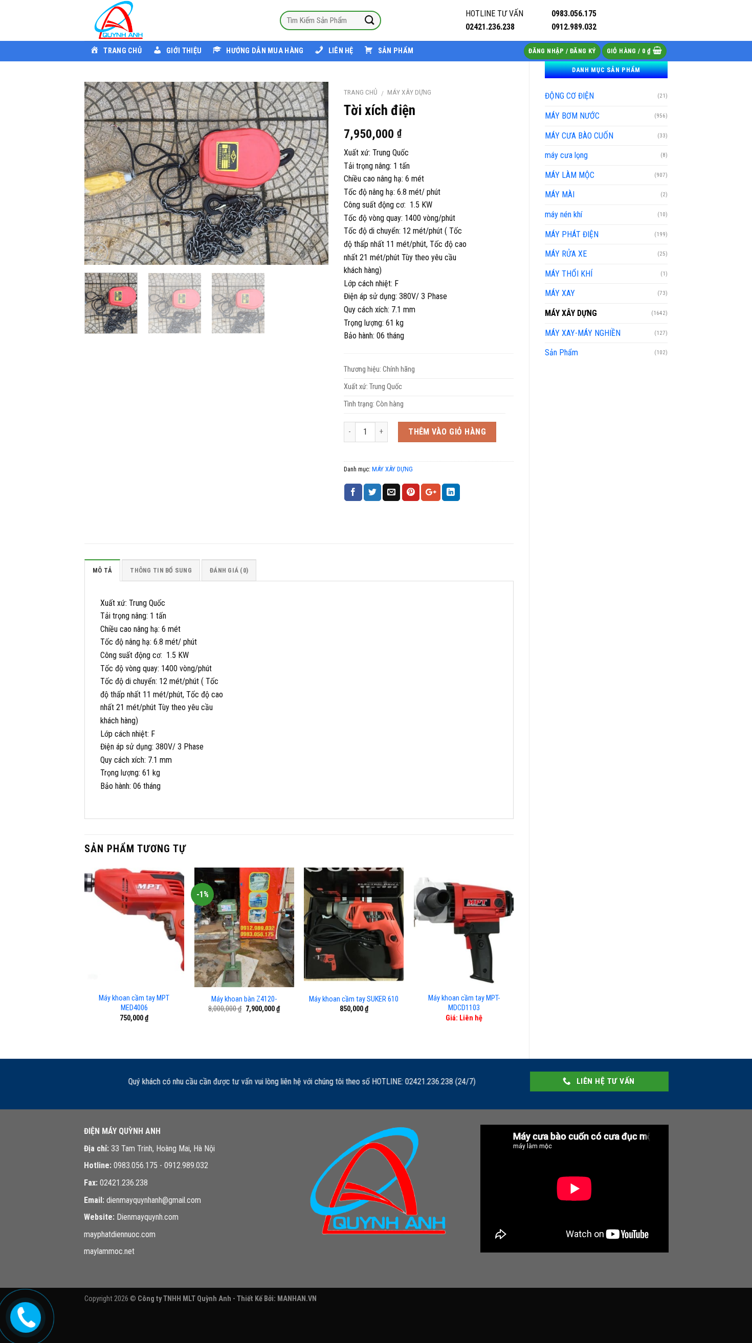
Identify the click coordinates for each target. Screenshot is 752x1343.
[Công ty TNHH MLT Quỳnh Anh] (135, 20)
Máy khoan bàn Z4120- (244, 999)
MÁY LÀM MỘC (569, 175)
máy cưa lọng (566, 155)
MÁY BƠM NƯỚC (572, 116)
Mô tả (102, 570)
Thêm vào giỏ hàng (447, 432)
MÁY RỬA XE (566, 254)
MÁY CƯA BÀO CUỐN (579, 136)
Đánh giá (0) (229, 570)
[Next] (310, 173)
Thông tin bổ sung (160, 570)
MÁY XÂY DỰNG (571, 313)
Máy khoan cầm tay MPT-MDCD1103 (464, 1003)
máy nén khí (563, 214)
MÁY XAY (560, 293)
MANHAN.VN (297, 1298)
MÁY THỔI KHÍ (568, 274)
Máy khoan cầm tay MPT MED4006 (134, 1003)
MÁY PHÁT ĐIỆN (572, 234)
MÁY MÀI (559, 194)
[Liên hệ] (23, 1316)
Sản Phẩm (561, 352)
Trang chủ (361, 92)
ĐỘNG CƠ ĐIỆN (569, 96)
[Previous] (102, 173)
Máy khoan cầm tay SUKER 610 (354, 999)
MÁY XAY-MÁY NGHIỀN (583, 333)
